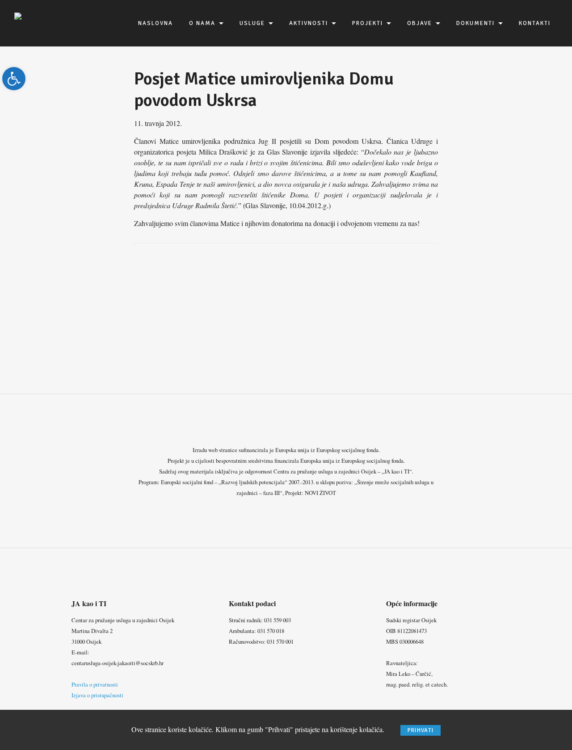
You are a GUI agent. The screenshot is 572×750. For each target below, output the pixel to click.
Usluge (252, 23)
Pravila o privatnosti (95, 684)
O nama (202, 23)
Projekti (367, 23)
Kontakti (535, 23)
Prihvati (420, 730)
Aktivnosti (308, 23)
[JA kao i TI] (17, 15)
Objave (419, 23)
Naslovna (155, 23)
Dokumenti (475, 23)
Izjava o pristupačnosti (97, 695)
